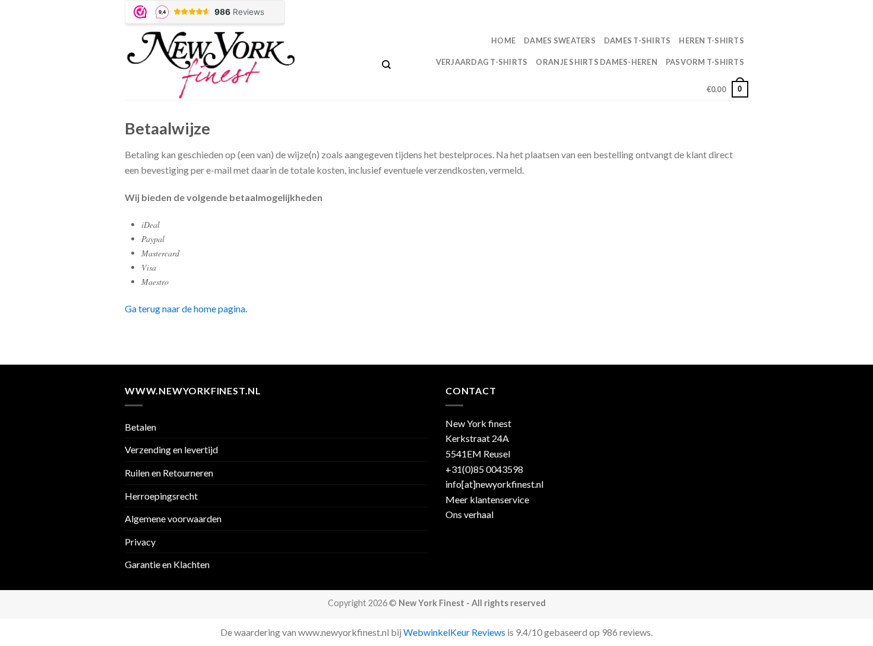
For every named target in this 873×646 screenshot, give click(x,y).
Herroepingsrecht (161, 495)
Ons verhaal (469, 514)
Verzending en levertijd (171, 449)
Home (503, 40)
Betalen (140, 426)
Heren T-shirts (711, 40)
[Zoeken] (386, 65)
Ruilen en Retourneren (169, 472)
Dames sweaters (560, 40)
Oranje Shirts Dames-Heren (596, 62)
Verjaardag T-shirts (482, 62)
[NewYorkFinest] (244, 65)
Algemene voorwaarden (173, 518)
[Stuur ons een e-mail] (742, 15)
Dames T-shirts (637, 40)
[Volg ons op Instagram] (731, 15)
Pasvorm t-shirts (705, 62)
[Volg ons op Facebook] (719, 15)
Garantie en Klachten (167, 564)
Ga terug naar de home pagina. (186, 308)
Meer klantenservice (487, 499)
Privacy (140, 541)
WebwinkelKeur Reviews (454, 632)
